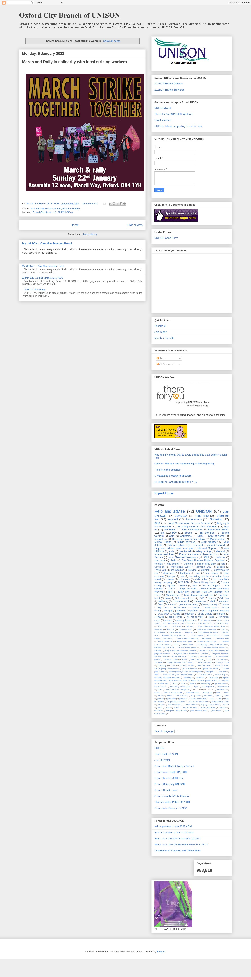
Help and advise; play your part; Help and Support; (186, 548)
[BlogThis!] (114, 204)
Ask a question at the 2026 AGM (173, 826)
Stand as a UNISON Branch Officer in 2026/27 (181, 844)
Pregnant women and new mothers (180, 650)
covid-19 (181, 515)
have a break (160, 686)
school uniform (174, 704)
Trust (173, 665)
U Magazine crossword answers (172, 475)
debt (212, 601)
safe (182, 576)
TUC (209, 659)
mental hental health (173, 693)
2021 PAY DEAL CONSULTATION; (213, 623)
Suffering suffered (184, 598)
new (218, 693)
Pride (173, 560)
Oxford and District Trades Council (174, 766)
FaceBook (160, 325)
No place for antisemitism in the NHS (175, 481)
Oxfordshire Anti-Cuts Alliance (171, 796)
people (171, 576)
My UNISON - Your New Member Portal (47, 243)
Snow (168, 598)
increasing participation (180, 686)
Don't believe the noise (208, 632)
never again (211, 607)
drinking (187, 677)
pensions (181, 610)
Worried (222, 671)
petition (194, 610)
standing (220, 614)
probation (171, 699)
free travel (185, 551)
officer (169, 695)
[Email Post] (104, 203)
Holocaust (167, 638)
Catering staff (185, 629)
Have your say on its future (188, 538)
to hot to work (195, 617)
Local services (165, 641)
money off (207, 693)
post (227, 695)
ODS (176, 644)
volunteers (184, 579)
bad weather (177, 570)
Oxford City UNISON (164, 647)
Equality (171, 585)
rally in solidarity (71, 208)
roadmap (189, 614)
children (205, 570)
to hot (176, 708)
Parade (157, 650)
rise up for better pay (198, 702)
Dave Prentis (175, 632)
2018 (218, 620)
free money (211, 573)
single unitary (205, 614)
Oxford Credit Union (166, 790)
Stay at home (216, 535)
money (196, 607)
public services (186, 541)
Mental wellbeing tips (207, 641)
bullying (192, 570)
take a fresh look (164, 554)
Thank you (160, 570)
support (173, 519)
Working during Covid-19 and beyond (185, 671)
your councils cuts (198, 710)
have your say (210, 604)
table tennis (175, 617)
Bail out (189, 626)
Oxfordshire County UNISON (171, 808)
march (57, 208)
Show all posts (111, 40)
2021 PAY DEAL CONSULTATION (178, 623)
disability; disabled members (167, 677)
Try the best (207, 532)
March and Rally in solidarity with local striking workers (74, 62)
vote (223, 564)
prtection (183, 699)
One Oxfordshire (192, 529)
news (226, 693)
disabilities (169, 573)
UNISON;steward (189, 668)
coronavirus (200, 601)
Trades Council (222, 662)
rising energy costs (220, 702)
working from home (186, 620)
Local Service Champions (183, 557)
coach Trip (220, 674)
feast (160, 604)
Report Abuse (164, 493)
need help (202, 515)
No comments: (91, 203)
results (176, 614)
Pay (174, 532)
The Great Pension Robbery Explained (203, 560)
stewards (159, 617)
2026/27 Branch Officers (168, 83)
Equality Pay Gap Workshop (175, 635)
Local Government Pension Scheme (189, 523)
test (168, 708)
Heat (194, 585)
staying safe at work (210, 704)
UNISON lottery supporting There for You (178, 126)
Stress (188, 532)
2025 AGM (176, 626)
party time (195, 695)
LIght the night (188, 588)
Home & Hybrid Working (187, 638)
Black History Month (205, 582)
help (157, 523)
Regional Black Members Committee (191, 653)
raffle (212, 699)
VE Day (224, 598)
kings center (223, 686)
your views (216, 710)
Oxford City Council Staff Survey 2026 (42, 277)
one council (173, 564)
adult (156, 674)
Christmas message (206, 629)
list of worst (180, 607)
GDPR (183, 585)
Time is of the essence (167, 469)
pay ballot (208, 695)
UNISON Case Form (166, 237)
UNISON (204, 511)
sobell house (190, 704)
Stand (184, 659)
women (168, 620)
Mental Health (162, 541)
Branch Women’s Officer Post (211, 626)
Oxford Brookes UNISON (168, 778)
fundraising (205, 683)
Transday (162, 665)
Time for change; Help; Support (180, 662)
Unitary (212, 598)
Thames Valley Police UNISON (172, 802)
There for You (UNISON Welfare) (173, 114)
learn (160, 689)
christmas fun (204, 674)
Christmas (186, 535)
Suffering (216, 519)
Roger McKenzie (178, 656)
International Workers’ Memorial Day (190, 567)
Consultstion (159, 632)
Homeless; (207, 638)
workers (158, 710)
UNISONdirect (162, 107)
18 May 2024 (207, 620)
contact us (160, 538)
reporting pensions (176, 702)
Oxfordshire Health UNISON (170, 771)
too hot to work (190, 708)
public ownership (198, 699)
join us (225, 604)
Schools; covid (171, 659)
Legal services (162, 120)
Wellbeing (163, 601)
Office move (187, 644)
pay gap (168, 610)
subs (160, 708)
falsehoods (213, 677)
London (221, 567)
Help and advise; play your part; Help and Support (196, 544)
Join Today (160, 331)
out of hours (181, 695)
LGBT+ (171, 588)
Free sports (197, 635)
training (170, 579)
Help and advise (169, 511)
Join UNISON (162, 760)
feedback (185, 573)
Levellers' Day (222, 638)
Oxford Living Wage (187, 647)
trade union (194, 519)
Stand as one (197, 659)
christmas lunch (181, 601)
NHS (200, 535)
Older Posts (135, 225)
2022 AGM (183, 582)
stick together (209, 541)
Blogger (161, 951)
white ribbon (201, 579)
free (198, 573)
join (162, 532)
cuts (171, 551)
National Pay (173, 595)
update (223, 708)
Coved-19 (159, 567)
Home (75, 225)
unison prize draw (206, 564)
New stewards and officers (198, 595)
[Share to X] (117, 204)
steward (220, 551)
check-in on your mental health (178, 674)
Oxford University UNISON (169, 784)
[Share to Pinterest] (124, 204)
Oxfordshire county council (213, 647)
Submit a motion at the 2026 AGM (174, 832)
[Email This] (110, 204)
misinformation (192, 693)
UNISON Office (204, 665)
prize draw (163, 614)
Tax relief (158, 662)
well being (170, 529)
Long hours (219, 557)
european (224, 601)
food (175, 683)
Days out (189, 632)
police (218, 695)
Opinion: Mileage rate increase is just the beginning (184, 463)
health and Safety (218, 529)
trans (211, 617)
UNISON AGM (186, 665)
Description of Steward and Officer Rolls (177, 850)
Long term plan (184, 641)
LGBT (206, 557)
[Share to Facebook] (121, 204)
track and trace (208, 708)
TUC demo (221, 659)
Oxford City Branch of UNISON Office (53, 212)
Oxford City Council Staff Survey (211, 644)
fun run (193, 683)
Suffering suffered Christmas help (197, 526)
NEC (170, 592)
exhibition (200, 677)
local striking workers (42, 208)
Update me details (210, 668)
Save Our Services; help (201, 656)
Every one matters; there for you (198, 554)
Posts (162, 358)
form (183, 683)
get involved (220, 683)
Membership (217, 538)
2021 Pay (162, 626)
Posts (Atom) (90, 234)
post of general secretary (215, 610)
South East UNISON (166, 754)
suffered (188, 564)
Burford (170, 629)
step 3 (226, 704)
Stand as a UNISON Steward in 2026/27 (177, 838)
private (160, 699)
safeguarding (203, 551)
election (158, 564)
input (196, 686)
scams (161, 704)
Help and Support (211, 585)
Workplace (210, 671)
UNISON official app (34, 289)
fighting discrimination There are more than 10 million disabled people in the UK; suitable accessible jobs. (191, 680)
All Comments (167, 364)
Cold (223, 629)
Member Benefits (164, 337)
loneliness (221, 689)
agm (171, 535)
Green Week (213, 635)
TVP (201, 598)
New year (159, 560)
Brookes (158, 629)
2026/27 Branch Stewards (169, 89)
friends (171, 604)
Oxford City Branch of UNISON (69, 15)
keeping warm (208, 686)
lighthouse (163, 607)
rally (220, 699)
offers (160, 695)
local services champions (177, 689)
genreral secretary (188, 604)
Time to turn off (204, 662)
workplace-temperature (176, 710)
